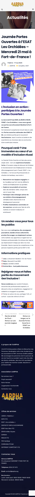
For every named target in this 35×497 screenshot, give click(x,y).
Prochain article (24, 321)
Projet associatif (6, 379)
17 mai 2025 (18, 63)
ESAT (27, 66)
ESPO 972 (4, 419)
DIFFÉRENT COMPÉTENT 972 (10, 447)
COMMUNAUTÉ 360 (7, 444)
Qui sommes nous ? (7, 376)
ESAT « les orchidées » (8, 422)
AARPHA (12, 66)
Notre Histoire (5, 382)
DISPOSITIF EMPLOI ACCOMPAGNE (12, 425)
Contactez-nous (6, 389)
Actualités (21, 66)
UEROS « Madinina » (7, 416)
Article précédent (11, 319)
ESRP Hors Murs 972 (7, 428)
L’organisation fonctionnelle (10, 386)
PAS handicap (5, 441)
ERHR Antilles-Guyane (8, 431)
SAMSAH (4, 435)
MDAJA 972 (5, 438)
